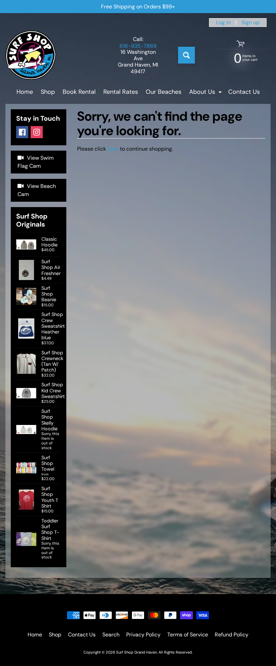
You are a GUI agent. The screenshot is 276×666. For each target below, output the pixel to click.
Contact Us (244, 92)
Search (110, 634)
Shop (48, 92)
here (112, 148)
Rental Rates (120, 92)
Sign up (250, 22)
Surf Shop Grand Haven (136, 652)
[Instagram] (37, 132)
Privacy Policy (143, 634)
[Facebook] (22, 132)
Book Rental (79, 92)
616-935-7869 (138, 46)
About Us (206, 93)
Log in (223, 22)
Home (24, 92)
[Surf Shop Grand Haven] (30, 55)
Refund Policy (231, 634)
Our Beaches (163, 92)
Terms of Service (187, 634)
